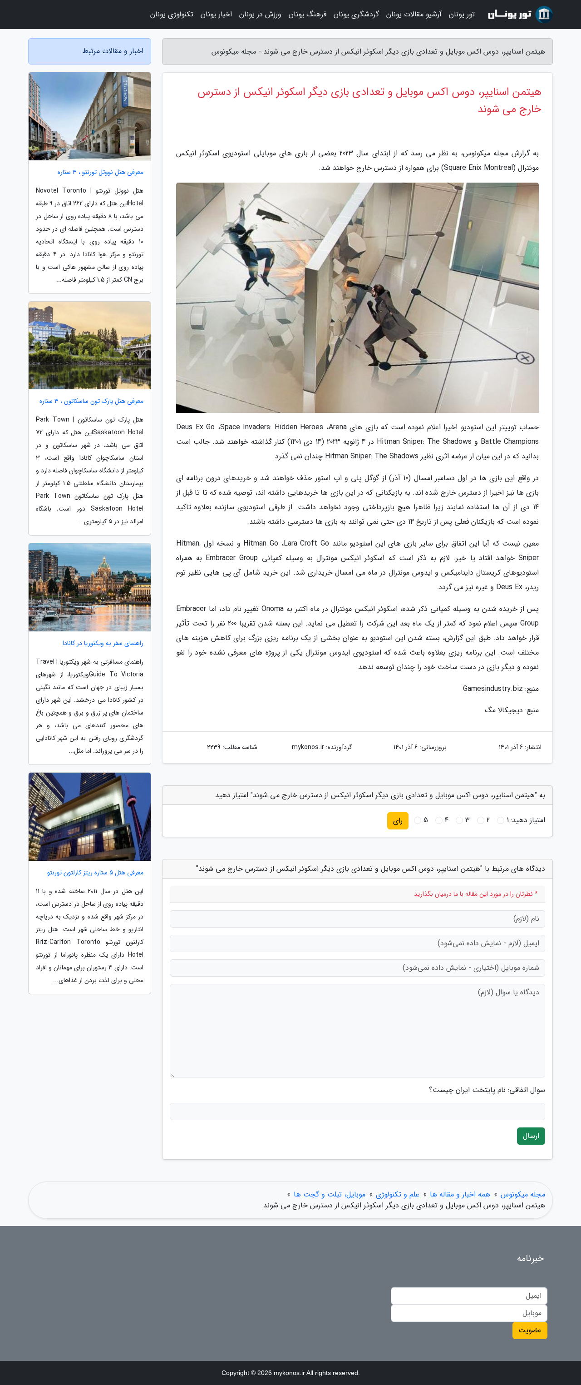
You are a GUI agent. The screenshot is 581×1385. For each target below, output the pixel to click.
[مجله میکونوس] (519, 14)
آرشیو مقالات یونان (414, 14)
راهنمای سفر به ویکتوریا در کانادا (103, 643)
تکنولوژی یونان (171, 14)
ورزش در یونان (260, 14)
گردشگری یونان (356, 14)
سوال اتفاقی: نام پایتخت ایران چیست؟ (487, 1090)
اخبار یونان (216, 14)
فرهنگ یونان (307, 14)
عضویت (530, 1330)
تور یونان (462, 14)
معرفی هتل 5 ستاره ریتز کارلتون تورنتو (95, 873)
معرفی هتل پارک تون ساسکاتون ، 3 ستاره (91, 401)
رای (398, 820)
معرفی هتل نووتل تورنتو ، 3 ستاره (100, 172)
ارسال (531, 1136)
